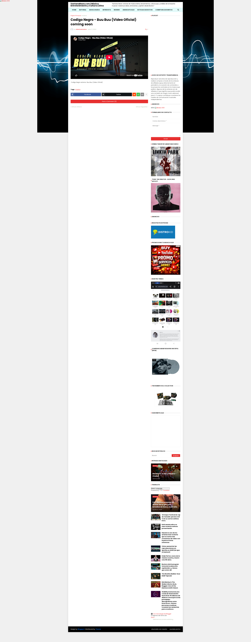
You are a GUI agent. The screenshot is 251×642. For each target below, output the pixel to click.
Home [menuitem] (74, 10)
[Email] (142, 94)
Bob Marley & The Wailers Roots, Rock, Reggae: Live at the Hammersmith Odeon (170, 585)
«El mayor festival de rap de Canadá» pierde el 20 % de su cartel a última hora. (171, 518)
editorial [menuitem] (82, 10)
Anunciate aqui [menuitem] (128, 10)
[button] (178, 10)
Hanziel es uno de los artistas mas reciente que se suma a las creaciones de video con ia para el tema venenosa (171, 537)
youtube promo (175, 629)
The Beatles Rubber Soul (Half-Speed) (171, 575)
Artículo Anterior (77, 106)
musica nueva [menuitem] (94, 10)
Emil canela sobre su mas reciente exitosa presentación (170, 526)
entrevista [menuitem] (107, 10)
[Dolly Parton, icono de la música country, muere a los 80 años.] (155, 558)
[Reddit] (134, 94)
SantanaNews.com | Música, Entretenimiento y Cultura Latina (87, 4)
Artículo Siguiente (141, 106)
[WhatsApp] (138, 94)
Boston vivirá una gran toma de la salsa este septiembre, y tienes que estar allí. (170, 567)
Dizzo (153, 617)
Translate (166, 490)
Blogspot (81, 629)
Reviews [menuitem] (117, 10)
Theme (98, 629)
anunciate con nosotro (159, 629)
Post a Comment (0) (109, 101)
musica (84, 15)
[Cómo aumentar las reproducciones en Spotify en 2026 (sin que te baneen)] (155, 548)
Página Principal (76, 15)
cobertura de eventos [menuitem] (163, 10)
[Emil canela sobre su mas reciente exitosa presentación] (155, 527)
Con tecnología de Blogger (162, 614)
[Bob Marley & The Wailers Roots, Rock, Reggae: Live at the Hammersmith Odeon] (155, 584)
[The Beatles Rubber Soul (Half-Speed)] (155, 576)
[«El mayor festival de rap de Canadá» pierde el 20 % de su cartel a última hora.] (155, 517)
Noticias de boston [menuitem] (144, 10)
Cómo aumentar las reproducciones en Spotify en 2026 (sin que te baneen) (171, 549)
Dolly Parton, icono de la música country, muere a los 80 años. (171, 558)
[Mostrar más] (146, 94)
